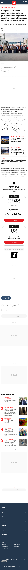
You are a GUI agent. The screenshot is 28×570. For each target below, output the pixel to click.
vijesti (3, 507)
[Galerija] (14, 47)
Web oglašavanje (5, 548)
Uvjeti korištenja (17, 544)
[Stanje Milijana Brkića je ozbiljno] (23, 401)
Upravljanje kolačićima (18, 551)
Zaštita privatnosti (5, 546)
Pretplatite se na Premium (19, 560)
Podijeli (4, 71)
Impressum (4, 544)
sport (3, 512)
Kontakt (3, 551)
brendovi (4, 534)
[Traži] (26, 2)
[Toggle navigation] (2, 2)
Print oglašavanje (17, 548)
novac (3, 521)
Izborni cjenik (16, 546)
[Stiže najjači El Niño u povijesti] (23, 422)
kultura (4, 525)
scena (3, 530)
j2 (2, 516)
